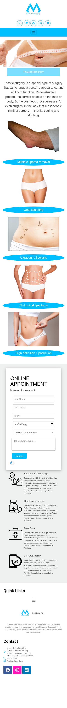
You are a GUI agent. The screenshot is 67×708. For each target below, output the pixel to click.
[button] (33, 599)
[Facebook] (7, 670)
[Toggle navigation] (33, 32)
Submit (19, 456)
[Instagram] (17, 670)
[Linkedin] (26, 670)
